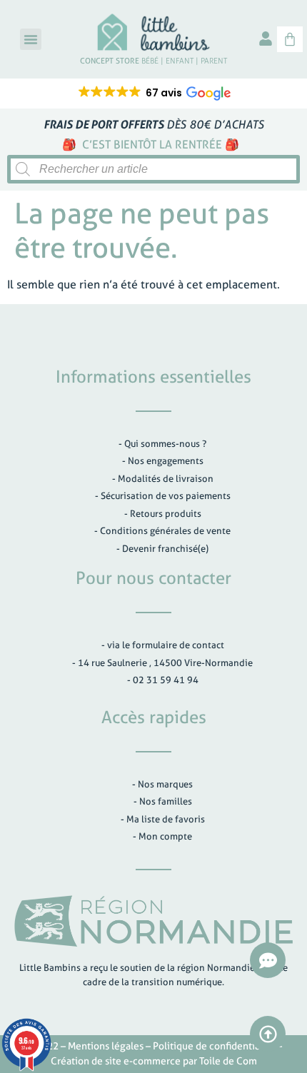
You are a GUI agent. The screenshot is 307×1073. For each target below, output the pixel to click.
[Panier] (290, 39)
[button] (30, 39)
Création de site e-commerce (116, 1061)
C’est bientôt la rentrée (152, 144)
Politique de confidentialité (214, 1046)
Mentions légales (106, 1046)
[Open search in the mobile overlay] (153, 169)
